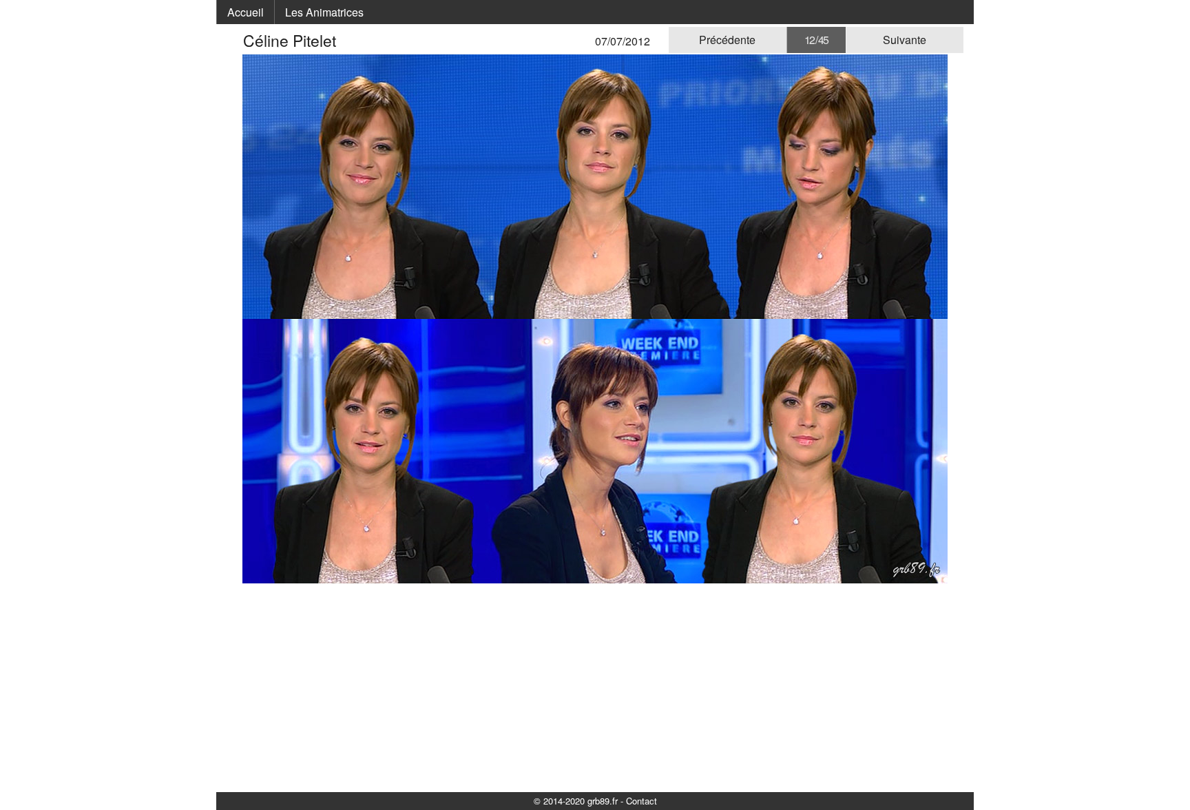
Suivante (904, 40)
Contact (641, 800)
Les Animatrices (324, 12)
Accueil (245, 12)
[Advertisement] (595, 686)
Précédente (727, 40)
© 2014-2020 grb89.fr (576, 800)
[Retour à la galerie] (235, 40)
